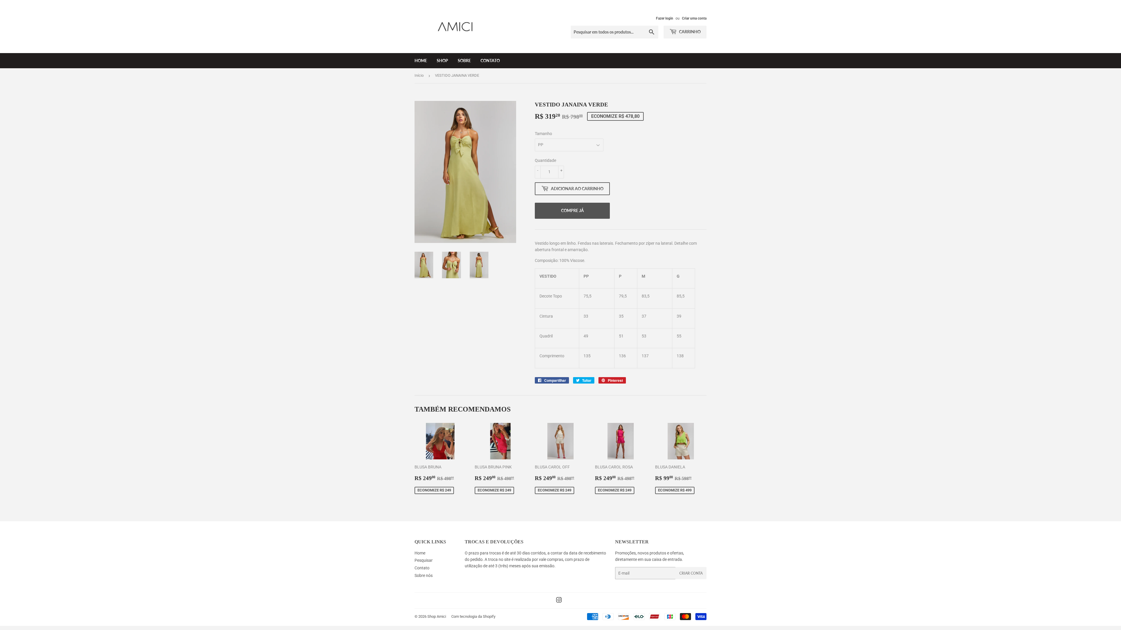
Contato (490, 60)
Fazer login (664, 18)
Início (419, 75)
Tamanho (543, 133)
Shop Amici (436, 616)
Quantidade (545, 160)
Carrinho (689, 31)
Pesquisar (424, 560)
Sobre (464, 60)
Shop (442, 60)
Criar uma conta (694, 18)
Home (421, 60)
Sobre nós (424, 575)
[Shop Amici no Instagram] (559, 600)
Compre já (572, 210)
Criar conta (691, 573)
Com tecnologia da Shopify (473, 616)
